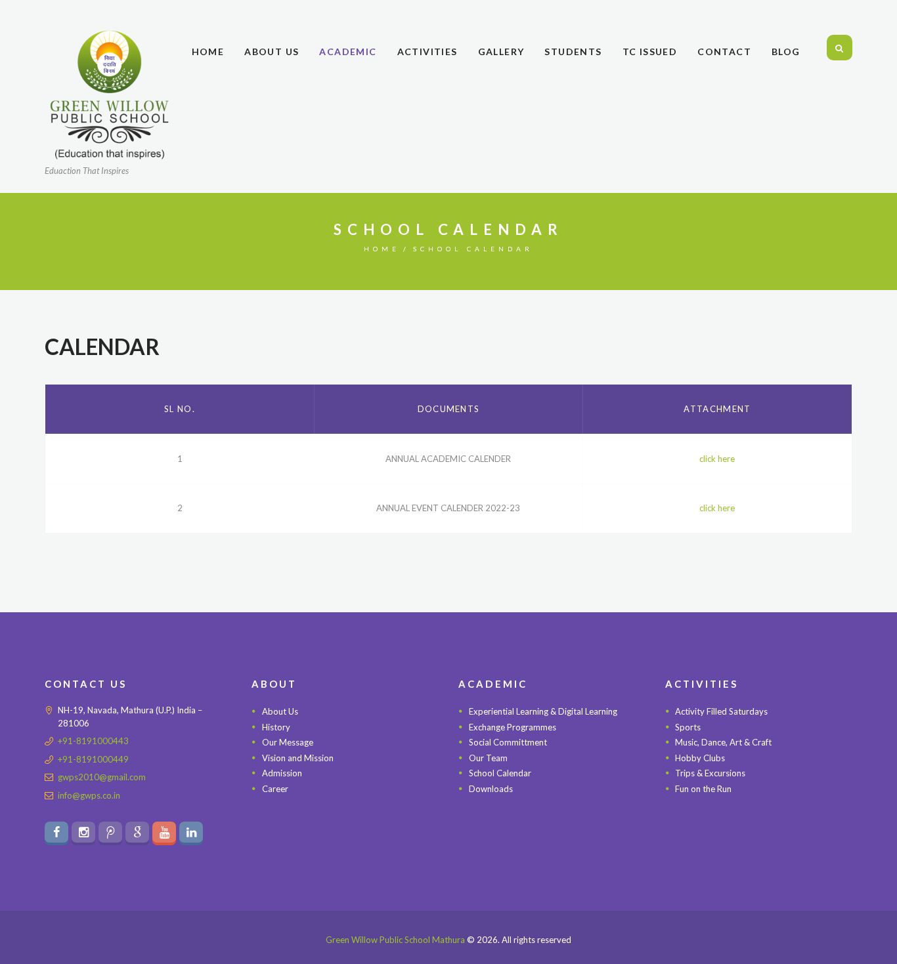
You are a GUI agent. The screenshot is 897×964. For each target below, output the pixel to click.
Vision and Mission (298, 758)
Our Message (287, 742)
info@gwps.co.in (89, 795)
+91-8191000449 (93, 759)
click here (717, 458)
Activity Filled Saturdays (721, 711)
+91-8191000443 (93, 741)
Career (275, 789)
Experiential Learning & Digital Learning (543, 711)
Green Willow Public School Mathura (395, 939)
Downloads (491, 789)
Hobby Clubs (700, 758)
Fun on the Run (703, 789)
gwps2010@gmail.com (102, 777)
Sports (688, 727)
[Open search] (839, 48)
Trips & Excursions (710, 773)
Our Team (488, 758)
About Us (280, 711)
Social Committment (508, 742)
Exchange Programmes (512, 727)
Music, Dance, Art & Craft (723, 742)
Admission (282, 773)
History (276, 727)
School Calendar (500, 773)
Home (382, 249)
